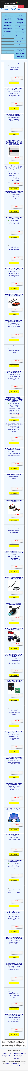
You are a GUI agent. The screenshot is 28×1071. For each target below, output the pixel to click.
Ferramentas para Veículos (7, 32)
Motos (7, 46)
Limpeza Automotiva (7, 22)
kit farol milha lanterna (20, 1053)
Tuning (20, 26)
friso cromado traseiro (20, 1057)
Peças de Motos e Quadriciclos (20, 19)
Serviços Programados (20, 53)
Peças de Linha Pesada (20, 38)
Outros (7, 52)
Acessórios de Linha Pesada (7, 36)
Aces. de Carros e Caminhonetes (7, 19)
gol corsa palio (6, 1055)
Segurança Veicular (20, 32)
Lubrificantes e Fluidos (20, 29)
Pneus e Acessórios (7, 28)
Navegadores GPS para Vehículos (20, 50)
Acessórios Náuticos (20, 35)
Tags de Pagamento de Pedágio (20, 45)
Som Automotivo (7, 25)
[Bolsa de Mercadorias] (15, 3)
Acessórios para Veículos (20, 14)
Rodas (7, 49)
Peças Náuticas (20, 41)
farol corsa (17, 1058)
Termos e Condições (11, 1063)
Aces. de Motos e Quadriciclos (20, 23)
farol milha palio (6, 1053)
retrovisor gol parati (7, 1057)
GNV (8, 43)
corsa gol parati (18, 1055)
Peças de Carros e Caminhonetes (7, 14)
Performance (7, 40)
